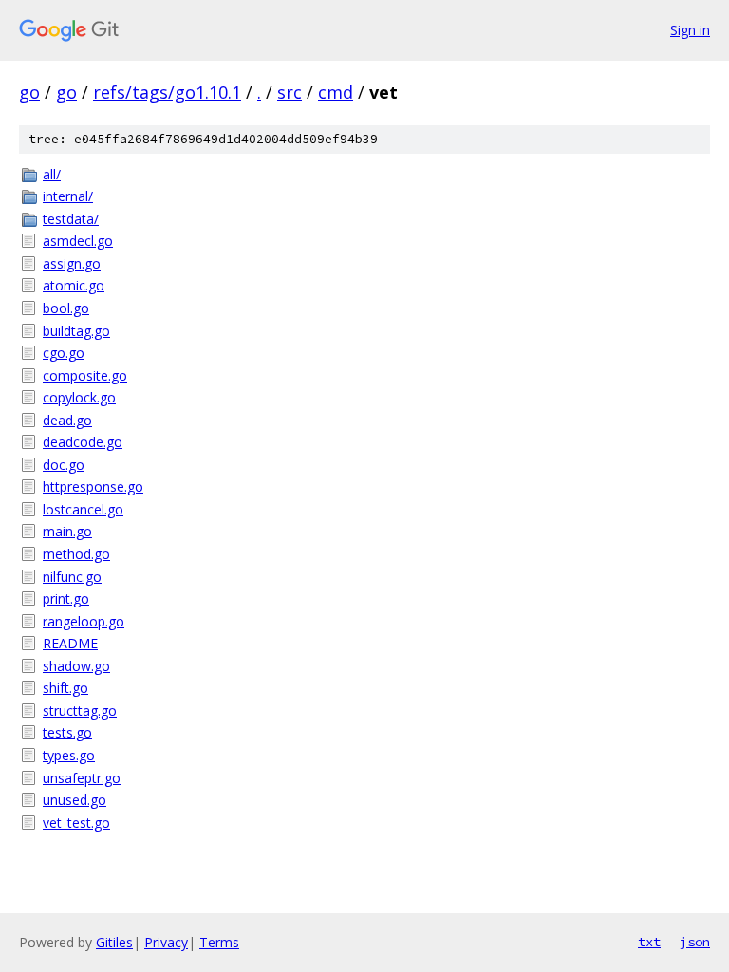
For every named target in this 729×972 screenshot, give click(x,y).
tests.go (67, 732)
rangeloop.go (83, 621)
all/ (52, 174)
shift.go (65, 688)
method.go (76, 554)
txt (649, 941)
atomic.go (73, 285)
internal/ (68, 196)
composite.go (85, 375)
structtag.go (80, 710)
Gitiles (114, 942)
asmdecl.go (78, 241)
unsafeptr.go (82, 778)
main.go (67, 531)
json (695, 941)
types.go (69, 755)
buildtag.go (76, 331)
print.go (66, 598)
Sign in (690, 30)
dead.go (67, 420)
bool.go (66, 308)
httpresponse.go (93, 486)
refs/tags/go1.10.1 (167, 92)
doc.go (63, 465)
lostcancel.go (83, 509)
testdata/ (71, 219)
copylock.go (79, 397)
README (70, 643)
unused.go (74, 800)
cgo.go (63, 353)
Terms (219, 942)
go (29, 92)
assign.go (72, 263)
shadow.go (76, 666)
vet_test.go (76, 822)
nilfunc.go (72, 577)
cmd (335, 92)
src (289, 92)
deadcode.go (82, 442)
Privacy (166, 942)
